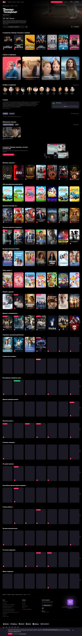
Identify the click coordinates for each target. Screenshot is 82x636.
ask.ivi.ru (43, 611)
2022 (5, 17)
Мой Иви (24, 601)
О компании (5, 601)
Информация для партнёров (8, 606)
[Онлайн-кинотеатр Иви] (4, 2)
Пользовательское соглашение (9, 609)
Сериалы (24, 604)
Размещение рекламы (7, 607)
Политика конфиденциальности (9, 610)
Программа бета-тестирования (9, 604)
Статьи (23, 607)
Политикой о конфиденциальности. (14, 631)
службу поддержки (22, 633)
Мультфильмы (25, 606)
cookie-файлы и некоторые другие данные (50, 629)
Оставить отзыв (6, 616)
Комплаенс (5, 614)
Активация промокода (26, 609)
